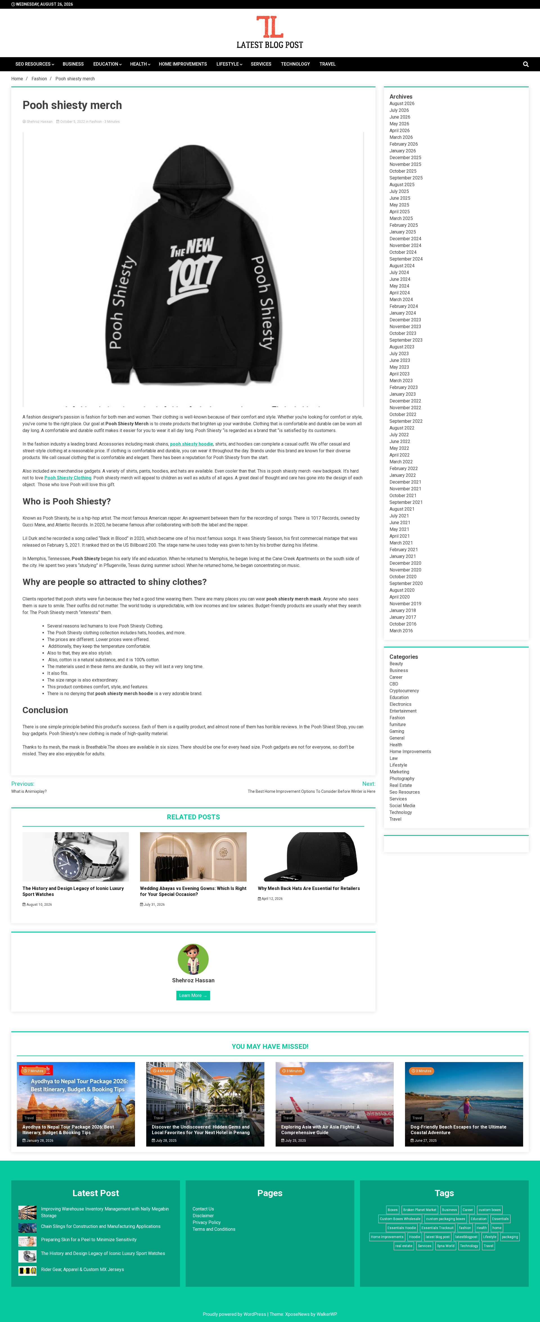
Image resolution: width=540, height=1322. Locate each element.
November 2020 (405, 570)
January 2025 (403, 232)
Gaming (397, 731)
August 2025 (402, 184)
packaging (510, 1237)
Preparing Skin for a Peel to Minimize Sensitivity (89, 1239)
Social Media (402, 805)
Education (105, 64)
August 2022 (402, 428)
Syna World (445, 1246)
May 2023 (399, 367)
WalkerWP (326, 1314)
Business (73, 64)
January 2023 (403, 394)
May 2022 (399, 448)
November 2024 (405, 245)
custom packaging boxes (445, 1219)
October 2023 (403, 333)
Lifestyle (228, 64)
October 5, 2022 (72, 122)
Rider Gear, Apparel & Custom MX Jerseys (82, 1269)
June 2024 (400, 279)
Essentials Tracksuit (438, 1228)
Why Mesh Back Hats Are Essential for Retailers (309, 888)
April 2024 (400, 292)
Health (138, 64)
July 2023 (399, 353)
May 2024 (399, 286)
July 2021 (399, 515)
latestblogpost (466, 1237)
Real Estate (401, 785)
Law (394, 758)
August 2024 (402, 265)
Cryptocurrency (404, 690)
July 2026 (399, 110)
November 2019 (405, 603)
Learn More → (193, 995)
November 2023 (405, 326)
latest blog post (438, 1237)
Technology (295, 64)
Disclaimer (203, 1215)
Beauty (396, 663)
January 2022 (403, 475)
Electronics (400, 704)
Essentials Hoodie (402, 1228)
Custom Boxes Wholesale (400, 1219)
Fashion (95, 122)
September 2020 (406, 583)
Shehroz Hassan (39, 122)
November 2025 (405, 164)
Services (261, 64)
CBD (394, 684)
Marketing (399, 771)
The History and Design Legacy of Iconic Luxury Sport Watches (103, 1253)
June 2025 (400, 198)
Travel (328, 64)
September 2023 (406, 340)
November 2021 (405, 488)
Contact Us (203, 1209)
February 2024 (404, 306)
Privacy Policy (207, 1222)
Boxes (393, 1210)
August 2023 (402, 347)
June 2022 (400, 441)
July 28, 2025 (166, 1141)
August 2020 (402, 590)
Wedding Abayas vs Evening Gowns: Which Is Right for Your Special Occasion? (193, 891)
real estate (403, 1246)
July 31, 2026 (154, 905)
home (496, 1228)
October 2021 (403, 495)
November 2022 (405, 407)
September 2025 (406, 178)
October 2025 (403, 171)
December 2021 (405, 482)
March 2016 (401, 630)
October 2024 (403, 252)
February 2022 (404, 468)
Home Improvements (183, 64)
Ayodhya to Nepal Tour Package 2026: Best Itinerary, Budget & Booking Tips (68, 1129)
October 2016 (403, 624)
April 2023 (400, 374)
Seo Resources (33, 64)
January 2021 (403, 556)
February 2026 (404, 144)
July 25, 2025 (295, 1141)
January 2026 (403, 150)
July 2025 (399, 191)
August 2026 (402, 103)
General (397, 738)
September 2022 (406, 421)
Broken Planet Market (419, 1210)
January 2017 (403, 617)
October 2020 (403, 576)
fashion (465, 1228)
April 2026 (400, 130)
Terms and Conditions (214, 1229)
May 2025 (399, 205)
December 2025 (405, 157)
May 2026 (399, 123)
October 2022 (403, 414)
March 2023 (401, 380)
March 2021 (401, 543)
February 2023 (404, 387)
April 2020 (400, 597)
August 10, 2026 (39, 905)
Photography (402, 778)
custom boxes (490, 1210)
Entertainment (403, 711)
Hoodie (414, 1237)
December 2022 (405, 401)
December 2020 (405, 563)
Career (396, 677)
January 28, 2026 (39, 1141)
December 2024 (405, 238)
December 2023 (405, 319)
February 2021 (404, 549)
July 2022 (399, 434)
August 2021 (402, 509)
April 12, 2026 (272, 899)
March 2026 (401, 137)
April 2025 (400, 211)
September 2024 (406, 259)
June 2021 (400, 522)
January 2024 (403, 313)
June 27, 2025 (425, 1141)
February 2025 (404, 225)
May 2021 (399, 529)
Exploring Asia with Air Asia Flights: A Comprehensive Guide (320, 1129)
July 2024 (399, 272)
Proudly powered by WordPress (235, 1314)
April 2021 (400, 536)
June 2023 (400, 360)
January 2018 (403, 610)
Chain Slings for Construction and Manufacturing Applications (101, 1226)
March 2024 (401, 299)
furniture (398, 724)
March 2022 (401, 461)
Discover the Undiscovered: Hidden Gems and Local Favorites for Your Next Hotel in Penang (201, 1129)
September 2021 (406, 502)
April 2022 (400, 455)
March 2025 (401, 218)
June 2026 (400, 117)
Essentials (500, 1219)
